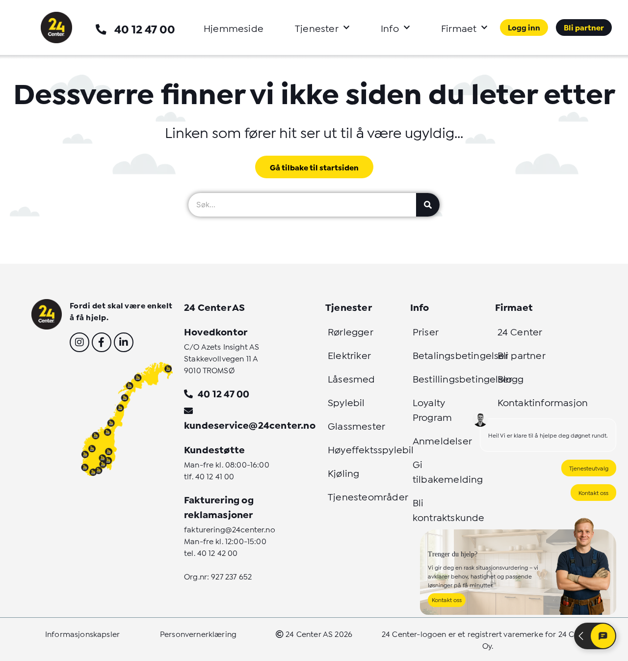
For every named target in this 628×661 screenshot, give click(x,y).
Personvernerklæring (198, 633)
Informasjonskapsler (82, 633)
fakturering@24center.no (229, 528)
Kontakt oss (593, 492)
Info (390, 27)
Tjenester (317, 27)
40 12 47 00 (144, 28)
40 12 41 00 (215, 475)
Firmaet (458, 27)
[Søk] (428, 205)
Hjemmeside (233, 27)
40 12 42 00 (217, 552)
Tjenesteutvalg (588, 467)
